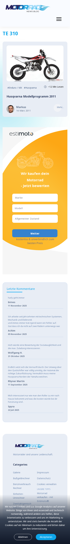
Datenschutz (44, 478)
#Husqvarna (30, 87)
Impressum (43, 472)
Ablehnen (23, 536)
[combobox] (15, 198)
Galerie (16, 472)
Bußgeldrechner (21, 478)
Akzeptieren (46, 536)
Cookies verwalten (46, 484)
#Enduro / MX (14, 87)
